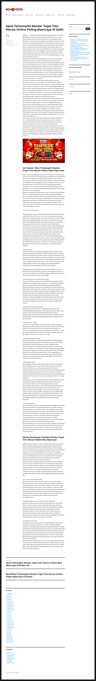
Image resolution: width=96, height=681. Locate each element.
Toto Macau (13, 44)
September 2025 (10, 609)
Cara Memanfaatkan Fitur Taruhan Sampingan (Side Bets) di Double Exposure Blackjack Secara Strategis (79, 45)
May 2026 (9, 598)
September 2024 (10, 627)
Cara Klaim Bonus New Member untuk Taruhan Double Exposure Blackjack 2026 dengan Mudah (79, 59)
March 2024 (9, 636)
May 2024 (9, 633)
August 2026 (10, 593)
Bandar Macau (29, 15)
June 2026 (9, 596)
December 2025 (10, 605)
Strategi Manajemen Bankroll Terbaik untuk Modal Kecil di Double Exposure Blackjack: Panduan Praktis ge (80, 54)
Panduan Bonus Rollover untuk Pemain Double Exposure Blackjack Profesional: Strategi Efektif (79, 41)
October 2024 (10, 626)
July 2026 (9, 595)
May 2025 (9, 615)
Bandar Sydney (39, 15)
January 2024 (10, 639)
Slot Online (9, 661)
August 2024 (10, 629)
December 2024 (10, 623)
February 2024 (10, 638)
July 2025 (9, 612)
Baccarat (8, 15)
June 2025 (9, 614)
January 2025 (10, 621)
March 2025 (9, 618)
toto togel (71, 86)
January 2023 (10, 642)
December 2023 (10, 640)
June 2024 (9, 632)
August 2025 (10, 611)
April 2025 (9, 617)
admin (7, 39)
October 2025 (10, 608)
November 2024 (10, 624)
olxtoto (70, 93)
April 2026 (9, 599)
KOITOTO (25, 35)
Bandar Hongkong (18, 15)
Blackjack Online (50, 15)
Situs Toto (71, 79)
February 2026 (10, 602)
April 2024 (9, 635)
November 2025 (10, 606)
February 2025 (10, 620)
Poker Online (60, 15)
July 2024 (9, 630)
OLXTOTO (17, 672)
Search (70, 26)
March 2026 (9, 601)
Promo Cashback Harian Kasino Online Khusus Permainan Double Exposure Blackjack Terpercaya (78, 50)
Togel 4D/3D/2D (70, 15)
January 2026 (10, 603)
